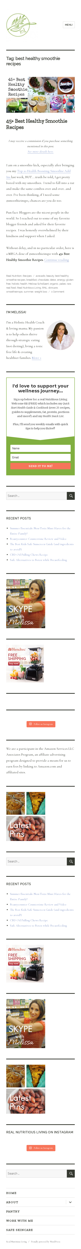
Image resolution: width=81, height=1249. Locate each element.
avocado (40, 275)
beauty (50, 275)
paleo (63, 283)
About (12, 1202)
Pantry (13, 1211)
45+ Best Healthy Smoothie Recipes (36, 124)
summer (28, 291)
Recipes (27, 275)
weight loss (40, 291)
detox (53, 279)
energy (61, 279)
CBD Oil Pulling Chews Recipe (29, 555)
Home (11, 1193)
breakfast (31, 279)
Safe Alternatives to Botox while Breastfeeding (38, 560)
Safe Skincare (19, 1230)
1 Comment (57, 291)
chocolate (43, 279)
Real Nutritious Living (29, 287)
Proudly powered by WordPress (45, 1241)
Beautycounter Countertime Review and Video (38, 539)
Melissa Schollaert (38, 283)
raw (69, 283)
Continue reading (56, 260)
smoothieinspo (14, 291)
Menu (69, 24)
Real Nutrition (14, 275)
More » (36, 358)
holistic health (19, 283)
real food (11, 287)
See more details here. (40, 151)
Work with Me (19, 1220)
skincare (53, 287)
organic (54, 283)
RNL (44, 287)
